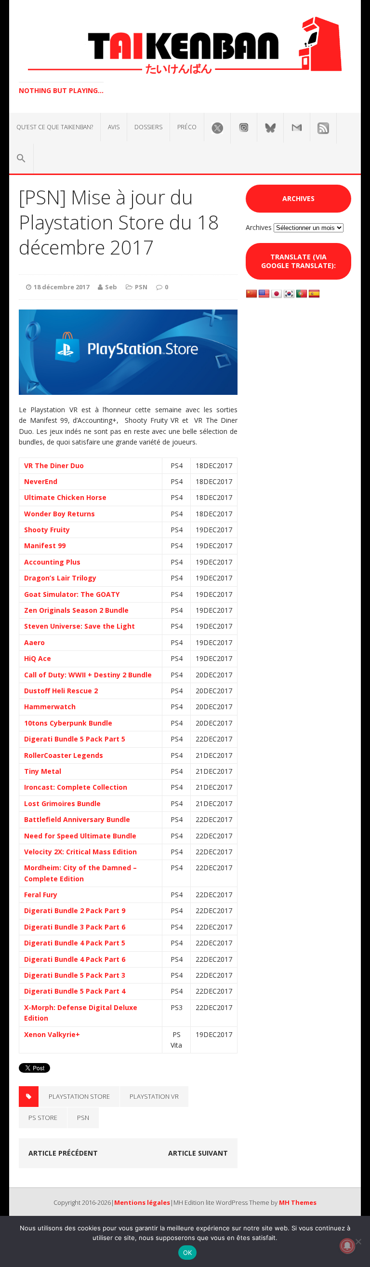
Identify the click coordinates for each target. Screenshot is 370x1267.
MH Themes (298, 1202)
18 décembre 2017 (61, 287)
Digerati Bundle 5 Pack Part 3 (74, 975)
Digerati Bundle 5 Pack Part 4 (74, 991)
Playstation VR (154, 1096)
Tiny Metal (42, 771)
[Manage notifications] (347, 1246)
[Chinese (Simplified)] (251, 294)
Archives (259, 227)
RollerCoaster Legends (63, 755)
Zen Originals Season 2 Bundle (76, 610)
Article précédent (63, 1153)
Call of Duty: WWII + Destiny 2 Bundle (88, 674)
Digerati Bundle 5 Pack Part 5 (74, 738)
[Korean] (289, 294)
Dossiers (148, 127)
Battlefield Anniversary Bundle (77, 819)
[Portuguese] (301, 294)
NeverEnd (40, 481)
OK (187, 1252)
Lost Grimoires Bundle (62, 803)
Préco (187, 127)
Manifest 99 (45, 545)
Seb (111, 287)
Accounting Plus (52, 561)
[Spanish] (314, 294)
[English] (264, 294)
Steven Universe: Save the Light (79, 626)
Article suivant (198, 1153)
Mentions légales (142, 1202)
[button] (21, 159)
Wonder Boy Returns (59, 513)
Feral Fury (40, 894)
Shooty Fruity (47, 529)
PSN (141, 287)
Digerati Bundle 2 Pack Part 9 (74, 910)
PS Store (42, 1117)
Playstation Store (79, 1096)
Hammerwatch (50, 706)
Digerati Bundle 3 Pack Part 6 (74, 926)
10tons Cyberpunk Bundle (68, 723)
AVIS (113, 127)
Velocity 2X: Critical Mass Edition (80, 851)
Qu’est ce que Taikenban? (54, 127)
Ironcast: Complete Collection (75, 787)
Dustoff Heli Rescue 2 (61, 690)
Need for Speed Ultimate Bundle (80, 835)
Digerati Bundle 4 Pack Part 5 (74, 942)
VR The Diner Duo (54, 465)
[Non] (358, 1241)
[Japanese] (276, 294)
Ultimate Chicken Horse (65, 497)
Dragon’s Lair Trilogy (60, 577)
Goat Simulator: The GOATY (71, 594)
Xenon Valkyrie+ (52, 1034)
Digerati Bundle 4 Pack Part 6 (74, 959)
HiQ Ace (37, 658)
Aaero (34, 642)
